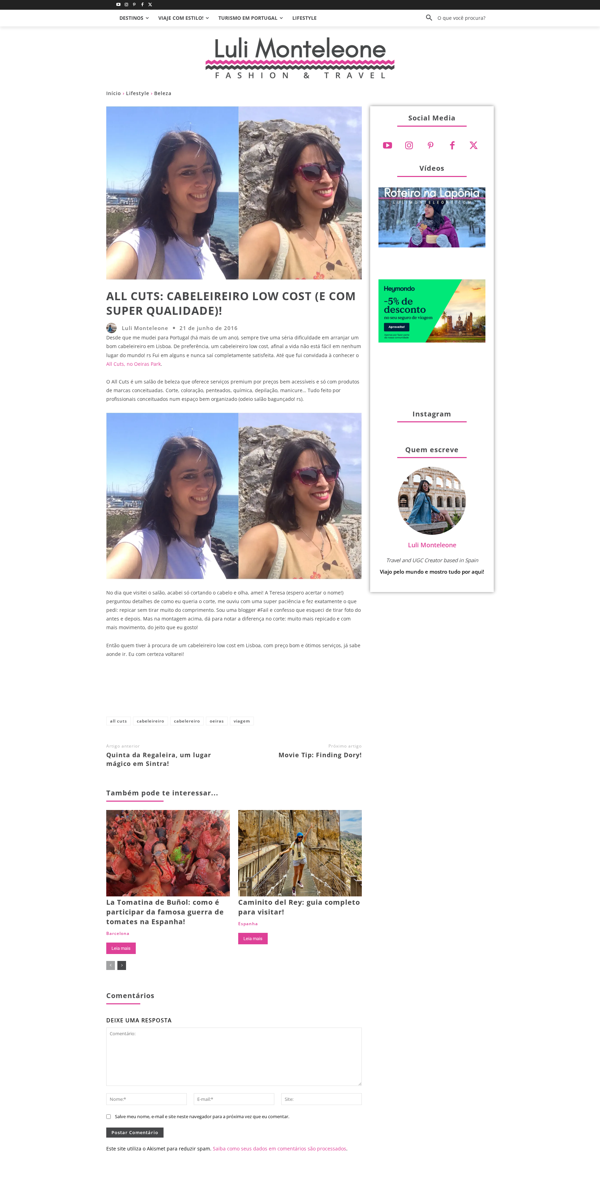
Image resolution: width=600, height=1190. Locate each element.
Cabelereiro (187, 721)
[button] (453, 18)
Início (113, 93)
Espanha (248, 924)
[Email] (299, 690)
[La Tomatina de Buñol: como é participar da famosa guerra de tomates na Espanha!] (168, 853)
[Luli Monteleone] (113, 328)
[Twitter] (150, 5)
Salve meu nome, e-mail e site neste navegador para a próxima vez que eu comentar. (202, 1116)
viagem (242, 721)
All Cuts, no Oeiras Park (133, 364)
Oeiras (217, 721)
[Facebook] (142, 5)
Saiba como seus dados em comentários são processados (279, 1148)
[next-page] (121, 965)
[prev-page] (110, 965)
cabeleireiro (150, 721)
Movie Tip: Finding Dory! (320, 755)
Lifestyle (137, 93)
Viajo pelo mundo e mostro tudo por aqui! (432, 571)
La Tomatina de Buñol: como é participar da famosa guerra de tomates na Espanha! (165, 911)
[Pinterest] (135, 5)
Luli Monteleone (145, 328)
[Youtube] (119, 5)
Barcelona (118, 933)
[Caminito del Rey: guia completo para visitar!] (300, 853)
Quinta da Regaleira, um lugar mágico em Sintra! (158, 759)
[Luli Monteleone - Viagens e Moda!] (300, 58)
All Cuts (118, 721)
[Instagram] (127, 5)
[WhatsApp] (276, 690)
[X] (230, 690)
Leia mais (121, 948)
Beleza (163, 93)
